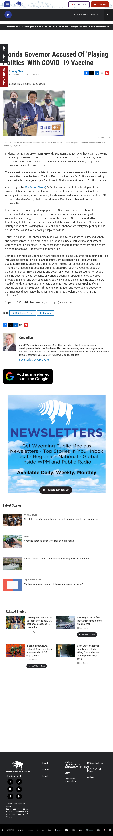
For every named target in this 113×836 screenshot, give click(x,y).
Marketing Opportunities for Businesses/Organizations (75, 764)
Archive (90, 777)
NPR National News (23, 313)
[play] (8, 14)
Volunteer (80, 4)
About (45, 763)
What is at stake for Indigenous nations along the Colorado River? (57, 558)
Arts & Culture (30, 515)
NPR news (45, 313)
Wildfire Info (3, 76)
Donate (101, 4)
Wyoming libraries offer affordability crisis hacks (49, 540)
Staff (67, 773)
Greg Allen (17, 71)
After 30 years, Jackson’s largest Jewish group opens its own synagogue (61, 519)
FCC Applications (95, 763)
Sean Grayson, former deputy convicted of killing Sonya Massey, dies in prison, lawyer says (88, 652)
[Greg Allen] (9, 342)
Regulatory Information (70, 780)
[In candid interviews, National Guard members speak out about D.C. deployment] (15, 650)
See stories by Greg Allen (34, 359)
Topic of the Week (32, 580)
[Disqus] (56, 712)
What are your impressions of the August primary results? (53, 584)
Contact (45, 770)
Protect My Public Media (95, 770)
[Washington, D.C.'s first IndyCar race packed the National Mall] (65, 622)
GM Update (3, 53)
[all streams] (108, 15)
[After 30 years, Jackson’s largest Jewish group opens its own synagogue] (12, 520)
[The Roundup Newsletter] (56, 443)
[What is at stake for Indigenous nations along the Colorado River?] (12, 563)
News (26, 536)
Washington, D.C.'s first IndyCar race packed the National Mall (89, 620)
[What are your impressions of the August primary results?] (12, 585)
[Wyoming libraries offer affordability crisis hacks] (12, 541)
